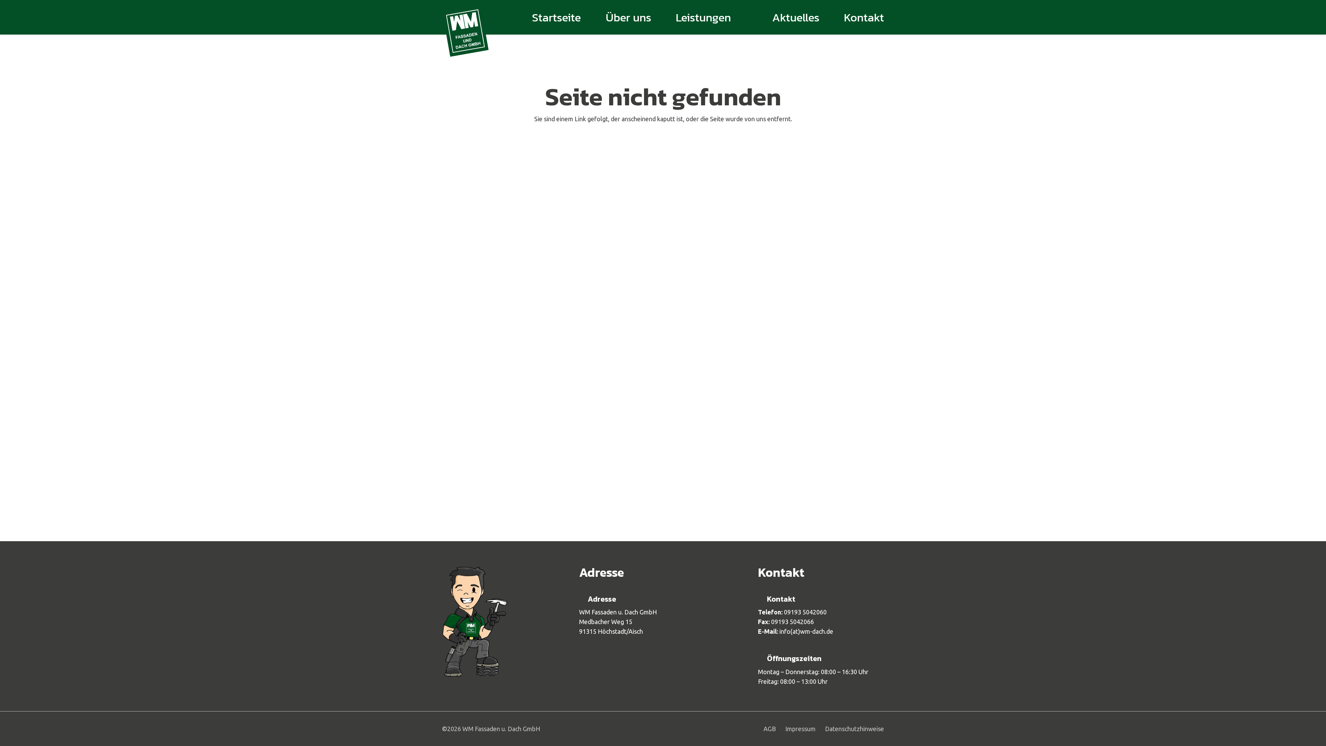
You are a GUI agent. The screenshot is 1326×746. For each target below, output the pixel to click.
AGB (769, 728)
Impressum (800, 728)
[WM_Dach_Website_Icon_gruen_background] (465, 31)
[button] (742, 17)
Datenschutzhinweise (854, 728)
